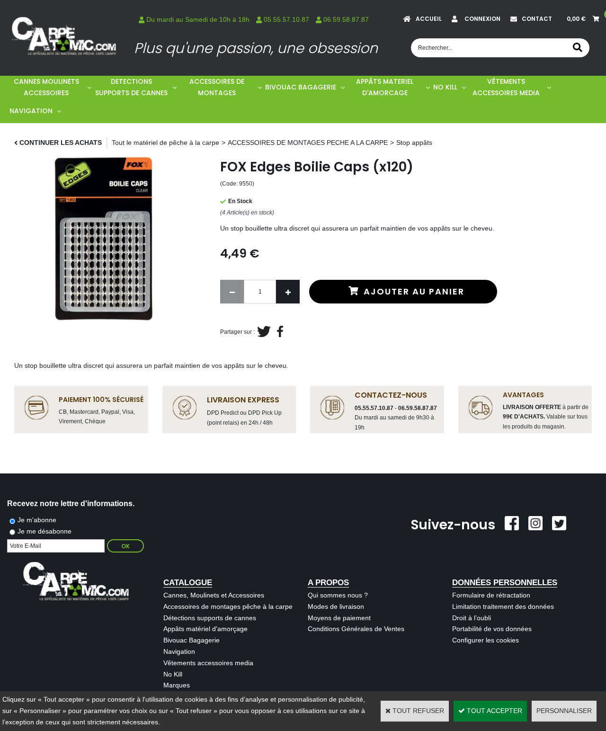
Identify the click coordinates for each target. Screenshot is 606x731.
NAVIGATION (31, 111)
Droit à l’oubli (471, 618)
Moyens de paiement (339, 618)
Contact (537, 19)
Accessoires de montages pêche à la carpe (228, 606)
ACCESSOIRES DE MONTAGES (216, 87)
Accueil (429, 19)
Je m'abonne (37, 520)
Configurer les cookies (485, 640)
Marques (176, 685)
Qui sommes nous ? (338, 595)
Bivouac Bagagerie (191, 640)
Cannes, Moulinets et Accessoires (213, 595)
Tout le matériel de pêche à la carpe (165, 142)
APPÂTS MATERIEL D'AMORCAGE (384, 87)
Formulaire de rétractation (491, 595)
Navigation (179, 651)
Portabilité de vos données (492, 629)
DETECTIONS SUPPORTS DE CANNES (131, 87)
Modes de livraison (336, 606)
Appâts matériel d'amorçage (205, 629)
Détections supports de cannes (209, 618)
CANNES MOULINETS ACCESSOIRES (46, 87)
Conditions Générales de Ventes (356, 629)
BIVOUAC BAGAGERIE (300, 87)
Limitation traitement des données (503, 606)
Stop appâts (414, 142)
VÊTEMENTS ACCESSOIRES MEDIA (506, 87)
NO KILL (445, 87)
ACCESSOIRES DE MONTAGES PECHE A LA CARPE (308, 142)
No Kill (172, 674)
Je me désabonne (44, 531)
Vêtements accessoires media (208, 663)
